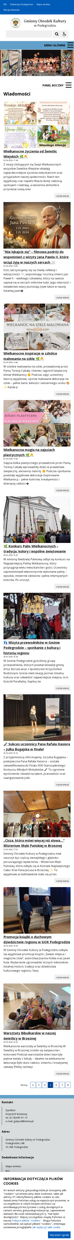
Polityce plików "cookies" (26, 1220)
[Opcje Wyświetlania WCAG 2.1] (64, 34)
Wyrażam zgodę (59, 1235)
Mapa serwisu (43, 4)
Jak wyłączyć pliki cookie (46, 1227)
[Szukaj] (57, 34)
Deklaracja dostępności (21, 4)
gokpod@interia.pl (24, 1121)
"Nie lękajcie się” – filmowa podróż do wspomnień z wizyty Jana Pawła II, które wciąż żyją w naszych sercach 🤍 (36, 257)
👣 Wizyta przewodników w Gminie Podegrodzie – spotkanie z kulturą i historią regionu (31, 647)
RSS (5, 4)
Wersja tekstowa (11, 10)
